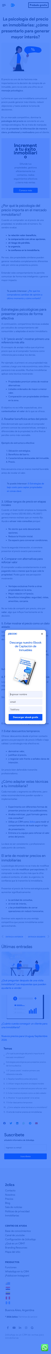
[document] (25, 677)
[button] (42, 634)
